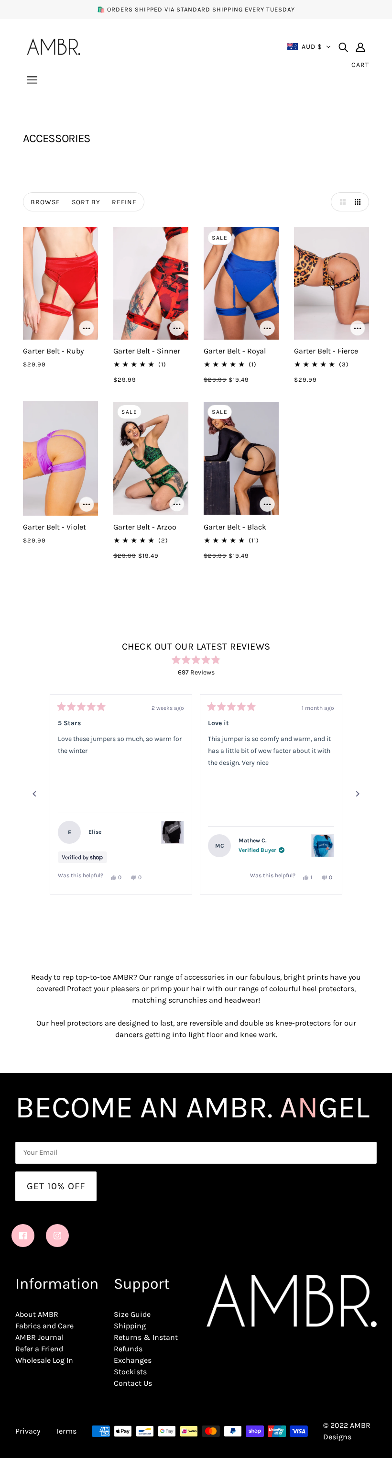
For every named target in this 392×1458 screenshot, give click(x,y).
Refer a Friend (39, 1348)
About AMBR (36, 1314)
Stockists (130, 1371)
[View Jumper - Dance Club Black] (172, 832)
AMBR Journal (39, 1337)
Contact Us (133, 1383)
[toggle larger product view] (340, 201)
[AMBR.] (53, 45)
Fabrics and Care (44, 1325)
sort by (86, 202)
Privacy (27, 1431)
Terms (65, 1431)
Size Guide (132, 1314)
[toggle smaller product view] (359, 201)
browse (45, 202)
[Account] (360, 46)
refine (124, 202)
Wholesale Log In (44, 1360)
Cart (360, 65)
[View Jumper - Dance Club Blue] (322, 845)
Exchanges (133, 1360)
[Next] (357, 794)
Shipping (130, 1325)
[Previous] (34, 794)
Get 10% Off (56, 1186)
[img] (343, 46)
